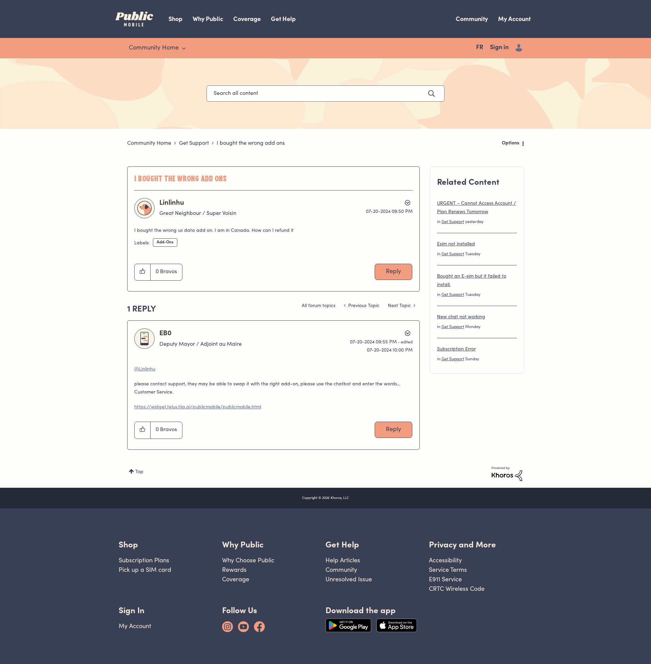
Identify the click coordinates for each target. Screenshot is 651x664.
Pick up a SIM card (145, 570)
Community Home (149, 143)
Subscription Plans (144, 560)
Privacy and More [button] (462, 544)
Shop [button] (128, 544)
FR (479, 48)
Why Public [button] (242, 544)
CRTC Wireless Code (457, 588)
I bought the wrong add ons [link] (251, 143)
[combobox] (325, 93)
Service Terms (448, 570)
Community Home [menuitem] (154, 48)
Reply (393, 272)
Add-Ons (165, 242)
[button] (143, 272)
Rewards (234, 570)
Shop (175, 19)
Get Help (283, 19)
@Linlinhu (144, 369)
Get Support (194, 143)
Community (472, 19)
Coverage (247, 19)
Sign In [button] (131, 610)
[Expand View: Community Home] (183, 48)
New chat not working (461, 317)
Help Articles (343, 560)
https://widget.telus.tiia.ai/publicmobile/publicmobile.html (197, 407)
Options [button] (510, 143)
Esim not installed (456, 244)
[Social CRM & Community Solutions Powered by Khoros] (507, 473)
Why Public (208, 19)
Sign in (499, 48)
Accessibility (445, 560)
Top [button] (139, 472)
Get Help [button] (342, 544)
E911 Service (445, 579)
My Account (514, 19)
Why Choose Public (248, 560)
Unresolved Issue (349, 579)
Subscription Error (456, 349)
